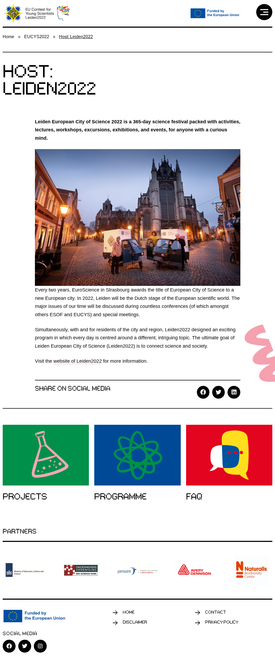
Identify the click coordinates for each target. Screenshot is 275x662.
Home (8, 36)
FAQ (194, 497)
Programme (120, 497)
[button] (203, 392)
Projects (25, 497)
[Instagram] (40, 646)
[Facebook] (9, 646)
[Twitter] (24, 646)
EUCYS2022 (36, 36)
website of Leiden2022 (77, 361)
